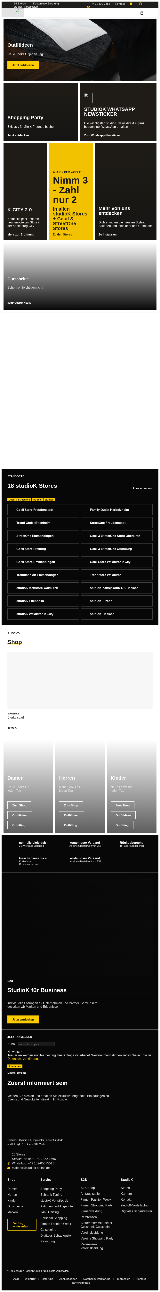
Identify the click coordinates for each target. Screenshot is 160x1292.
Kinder (12, 1200)
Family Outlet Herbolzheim (109, 509)
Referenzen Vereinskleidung (92, 1246)
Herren (12, 1194)
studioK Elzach (101, 601)
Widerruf (30, 1278)
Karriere (126, 1193)
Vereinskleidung (92, 1232)
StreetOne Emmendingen (35, 535)
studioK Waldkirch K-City (34, 614)
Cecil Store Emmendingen (35, 562)
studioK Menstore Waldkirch (37, 588)
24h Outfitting (49, 1212)
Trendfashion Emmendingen (37, 575)
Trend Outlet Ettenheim (33, 522)
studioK (49, 499)
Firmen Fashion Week (55, 1223)
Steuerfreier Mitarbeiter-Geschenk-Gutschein (97, 1224)
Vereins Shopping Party (97, 1238)
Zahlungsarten (68, 1278)
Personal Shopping (53, 1218)
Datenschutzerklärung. (23, 1058)
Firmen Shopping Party (97, 1205)
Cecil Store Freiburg (31, 549)
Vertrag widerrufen (20, 1224)
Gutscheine (15, 1206)
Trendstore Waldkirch (106, 575)
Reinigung (47, 1241)
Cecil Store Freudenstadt (34, 509)
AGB (16, 1278)
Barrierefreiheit (80, 1282)
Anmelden (15, 1066)
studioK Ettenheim (30, 601)
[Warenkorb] (142, 13)
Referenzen (89, 1217)
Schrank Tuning (51, 1194)
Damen (12, 1188)
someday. (13, 713)
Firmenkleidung (91, 1211)
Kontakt (126, 1199)
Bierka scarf (15, 717)
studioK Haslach (102, 614)
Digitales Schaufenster (56, 1235)
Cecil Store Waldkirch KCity (110, 562)
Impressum (123, 1278)
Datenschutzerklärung (96, 1278)
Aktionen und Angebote (56, 1206)
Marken (12, 1212)
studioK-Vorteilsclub (54, 1200)
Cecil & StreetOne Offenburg (111, 549)
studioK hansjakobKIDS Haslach (114, 588)
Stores (125, 1188)
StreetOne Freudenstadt (107, 522)
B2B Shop (88, 1188)
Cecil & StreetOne (19, 499)
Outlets (37, 499)
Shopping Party (51, 1188)
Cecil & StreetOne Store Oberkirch (115, 535)
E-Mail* (12, 1044)
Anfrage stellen (91, 1193)
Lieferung (47, 1278)
